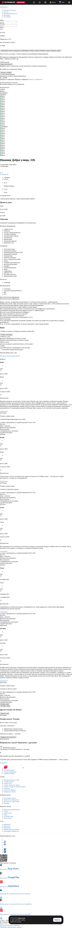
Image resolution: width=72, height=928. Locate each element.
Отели (6, 811)
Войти (54, 2)
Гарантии (7, 788)
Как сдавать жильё (10, 798)
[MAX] (5, 845)
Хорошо (57, 920)
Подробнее (3, 763)
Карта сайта (4, 924)
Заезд (1, 20)
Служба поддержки (10, 772)
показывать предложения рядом (12, 349)
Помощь (6, 803)
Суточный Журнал (10, 790)
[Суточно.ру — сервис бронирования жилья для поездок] (8, 2)
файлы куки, (21, 918)
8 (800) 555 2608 (9, 773)
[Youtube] (5, 849)
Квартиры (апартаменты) (12, 809)
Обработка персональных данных (11, 927)
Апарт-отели (8, 813)
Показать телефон (6, 72)
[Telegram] (5, 840)
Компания (7, 824)
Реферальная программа (11, 829)
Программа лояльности (11, 831)
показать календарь (6, 334)
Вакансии (7, 826)
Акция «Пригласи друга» (12, 785)
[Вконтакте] (5, 847)
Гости (2, 27)
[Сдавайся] (34, 2)
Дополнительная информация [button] (9, 297)
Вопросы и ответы (10, 792)
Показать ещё (5, 704)
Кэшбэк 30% (8, 783)
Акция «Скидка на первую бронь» (15, 786)
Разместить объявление (11, 800)
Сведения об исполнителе (8, 737)
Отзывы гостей (9, 781)
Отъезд (2, 24)
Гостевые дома (8, 816)
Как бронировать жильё (11, 780)
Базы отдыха (8, 818)
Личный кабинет (9, 770)
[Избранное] (45, 2)
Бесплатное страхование (11, 801)
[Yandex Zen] (5, 852)
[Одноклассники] (5, 842)
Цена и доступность (6, 64)
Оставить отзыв (5, 706)
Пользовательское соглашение (9, 925)
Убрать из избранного (36, 79)
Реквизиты (7, 828)
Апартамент (4, 411)
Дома (5, 814)
